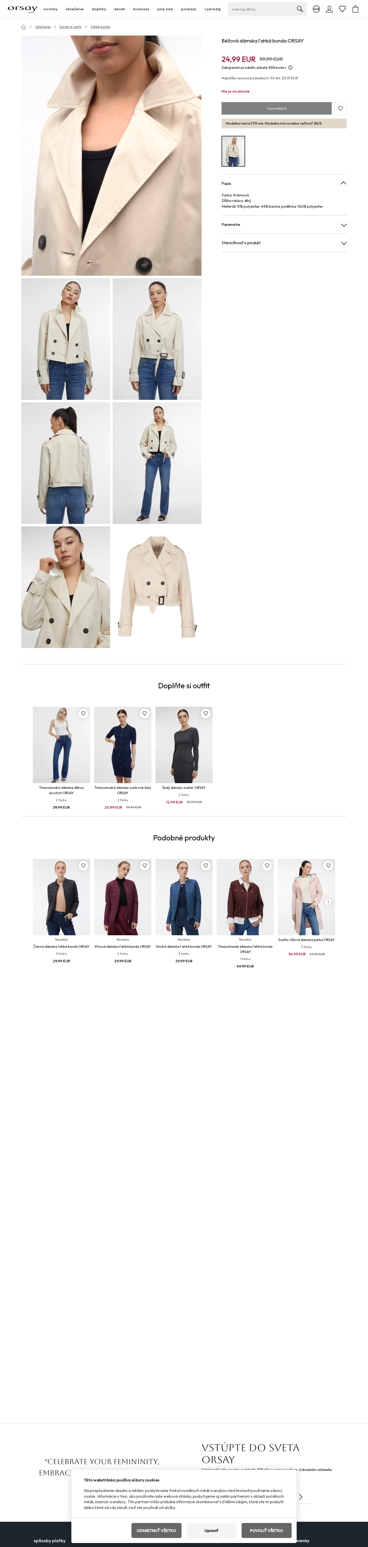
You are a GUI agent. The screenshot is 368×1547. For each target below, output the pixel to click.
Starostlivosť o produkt (241, 242)
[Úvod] (23, 27)
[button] (340, 108)
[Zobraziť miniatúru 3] (65, 463)
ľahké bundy (100, 27)
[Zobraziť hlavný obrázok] (111, 156)
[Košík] (355, 9)
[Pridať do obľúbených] (83, 713)
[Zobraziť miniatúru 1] (65, 339)
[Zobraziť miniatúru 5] (65, 587)
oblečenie (43, 27)
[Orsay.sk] (22, 9)
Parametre (231, 224)
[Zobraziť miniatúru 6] (157, 587)
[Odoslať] (301, 1497)
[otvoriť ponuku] (59, 9)
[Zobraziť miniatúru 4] (157, 463)
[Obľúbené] (342, 9)
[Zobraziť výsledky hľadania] (300, 9)
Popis (226, 183)
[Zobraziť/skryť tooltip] (290, 68)
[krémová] (233, 151)
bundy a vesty (70, 27)
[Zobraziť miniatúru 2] (157, 339)
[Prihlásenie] (329, 9)
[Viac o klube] (316, 9)
